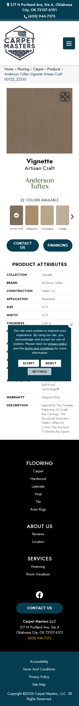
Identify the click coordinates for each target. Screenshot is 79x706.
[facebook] (39, 595)
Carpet (38, 69)
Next (72, 214)
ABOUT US (39, 526)
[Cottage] (62, 215)
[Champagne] (47, 215)
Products (53, 69)
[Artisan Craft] (16, 215)
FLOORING (39, 463)
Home (8, 69)
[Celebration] (32, 215)
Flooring (23, 69)
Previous (6, 214)
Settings (39, 371)
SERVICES (39, 558)
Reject (50, 363)
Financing (58, 245)
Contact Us (22, 245)
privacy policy (57, 343)
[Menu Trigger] (69, 43)
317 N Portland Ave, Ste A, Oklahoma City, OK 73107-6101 (41, 7)
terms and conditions (39, 348)
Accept (28, 363)
